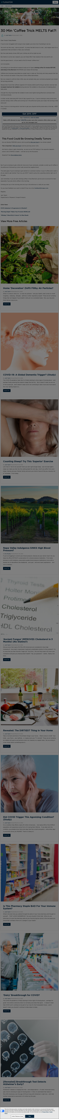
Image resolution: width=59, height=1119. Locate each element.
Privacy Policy (45, 1112)
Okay (30, 1116)
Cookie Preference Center (17, 1116)
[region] (29, 1113)
